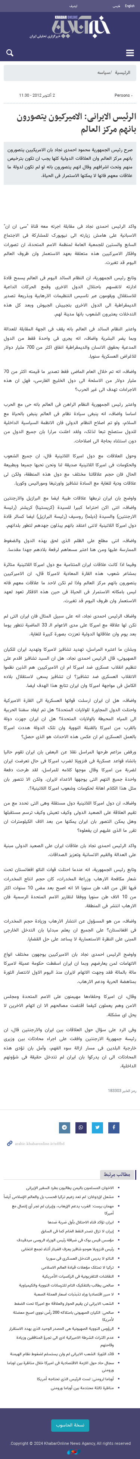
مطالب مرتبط (117, 1174)
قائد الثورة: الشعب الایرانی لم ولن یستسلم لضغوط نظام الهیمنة (62, 1354)
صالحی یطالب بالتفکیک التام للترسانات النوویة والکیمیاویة (66, 1285)
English (129, 6)
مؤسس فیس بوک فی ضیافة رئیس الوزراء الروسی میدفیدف (65, 1240)
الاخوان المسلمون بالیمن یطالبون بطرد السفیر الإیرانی (70, 1188)
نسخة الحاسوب (70, 1425)
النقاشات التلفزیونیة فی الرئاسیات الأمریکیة (78, 1276)
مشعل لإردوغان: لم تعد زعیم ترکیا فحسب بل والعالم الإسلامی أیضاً (59, 1197)
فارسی (116, 6)
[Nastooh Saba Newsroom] (70, 1452)
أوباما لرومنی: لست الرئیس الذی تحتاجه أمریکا (75, 1379)
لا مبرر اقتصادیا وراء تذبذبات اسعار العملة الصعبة (74, 1294)
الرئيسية (122, 73)
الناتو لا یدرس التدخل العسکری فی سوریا (80, 1259)
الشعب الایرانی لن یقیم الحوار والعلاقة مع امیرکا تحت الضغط (64, 1304)
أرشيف (73, 6)
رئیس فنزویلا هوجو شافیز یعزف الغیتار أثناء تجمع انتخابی (67, 1249)
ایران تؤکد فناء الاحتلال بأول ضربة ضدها (81, 1222)
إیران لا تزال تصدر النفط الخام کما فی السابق (77, 1231)
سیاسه (103, 73)
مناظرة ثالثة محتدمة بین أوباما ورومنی (82, 1388)
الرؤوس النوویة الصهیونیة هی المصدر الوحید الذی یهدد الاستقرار (61, 1329)
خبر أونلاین (70, 28)
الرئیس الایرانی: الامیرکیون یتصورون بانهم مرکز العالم (76, 123)
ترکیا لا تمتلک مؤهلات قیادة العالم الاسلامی (77, 1267)
